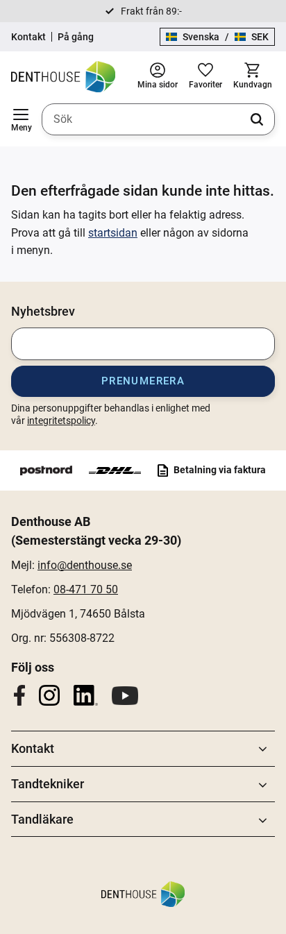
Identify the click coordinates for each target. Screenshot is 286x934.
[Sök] (256, 119)
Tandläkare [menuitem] (42, 819)
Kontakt (28, 37)
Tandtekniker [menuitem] (47, 783)
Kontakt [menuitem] (32, 748)
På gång (76, 36)
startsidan (112, 232)
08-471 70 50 (85, 589)
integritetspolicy (61, 420)
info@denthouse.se (84, 565)
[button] (21, 119)
